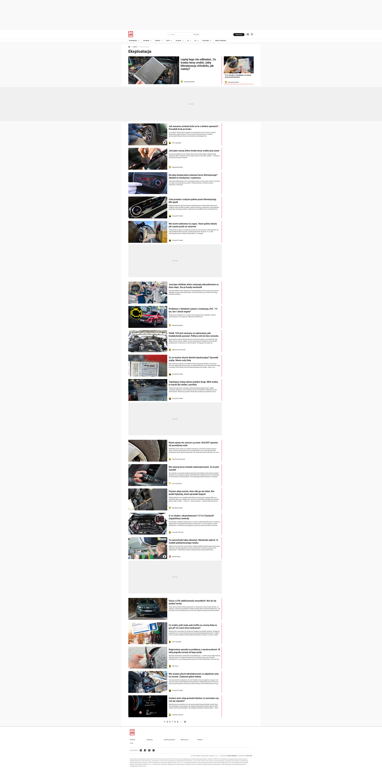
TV (188, 40)
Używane (146, 40)
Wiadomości (133, 40)
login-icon (252, 34)
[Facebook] (145, 750)
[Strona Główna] (130, 34)
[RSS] (140, 750)
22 (185, 722)
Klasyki (178, 40)
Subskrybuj (239, 34)
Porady (157, 40)
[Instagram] (153, 750)
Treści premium (220, 40)
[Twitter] (149, 750)
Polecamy (205, 40)
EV (195, 40)
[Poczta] (248, 34)
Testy (168, 40)
